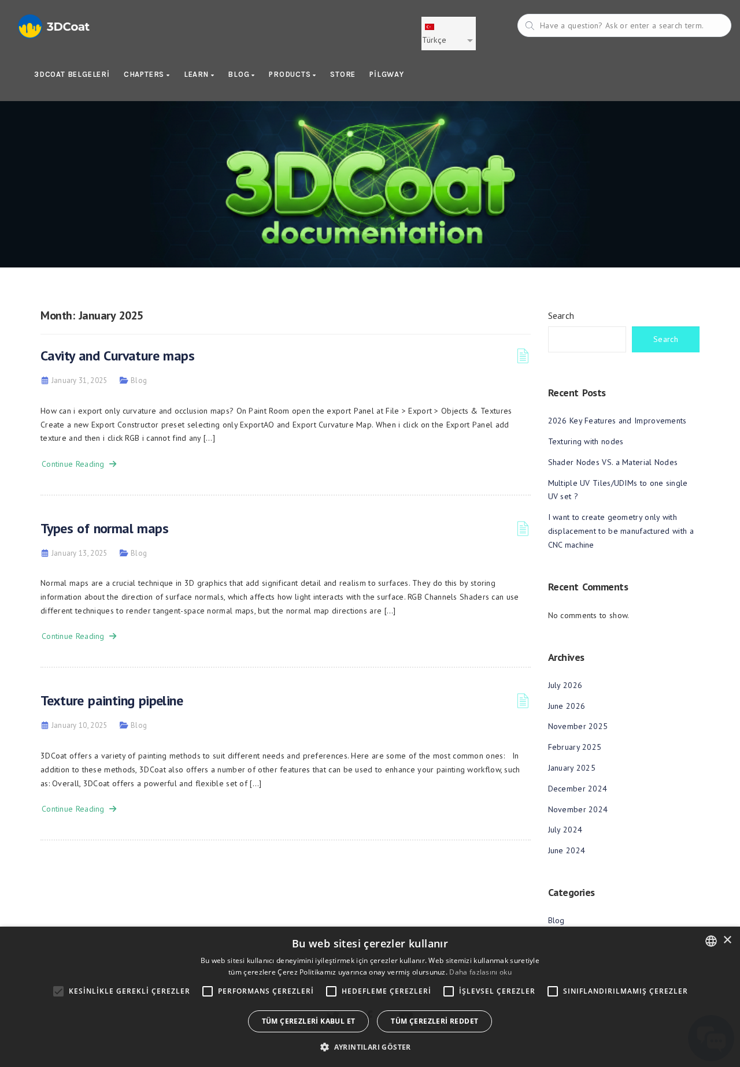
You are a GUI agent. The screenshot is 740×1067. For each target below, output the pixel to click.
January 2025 (572, 768)
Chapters (145, 74)
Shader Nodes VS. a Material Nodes (613, 462)
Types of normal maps (104, 528)
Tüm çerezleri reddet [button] (434, 1021)
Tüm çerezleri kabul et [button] (309, 1021)
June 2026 (567, 706)
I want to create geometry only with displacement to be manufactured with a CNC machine (621, 531)
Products (291, 74)
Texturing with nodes (586, 441)
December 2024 (578, 788)
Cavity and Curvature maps (117, 356)
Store (343, 74)
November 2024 (578, 809)
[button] (370, 1047)
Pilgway (386, 74)
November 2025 (578, 726)
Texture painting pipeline (111, 700)
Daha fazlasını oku (480, 972)
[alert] (370, 997)
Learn (197, 74)
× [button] (727, 940)
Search (561, 315)
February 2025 (575, 747)
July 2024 (565, 829)
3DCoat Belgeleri (72, 74)
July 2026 (565, 685)
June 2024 (567, 850)
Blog (239, 74)
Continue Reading (75, 464)
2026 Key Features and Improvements (617, 420)
